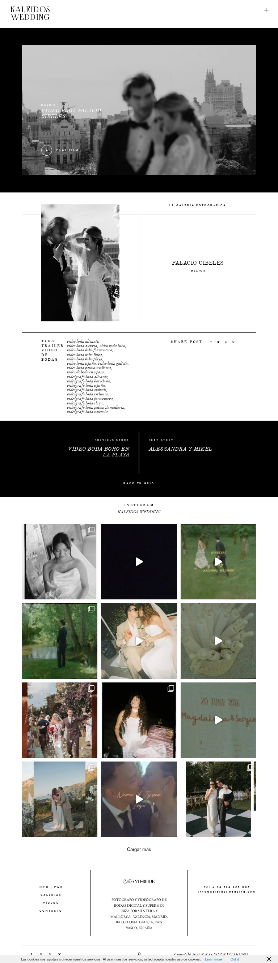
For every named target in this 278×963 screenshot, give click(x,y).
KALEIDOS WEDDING (30, 14)
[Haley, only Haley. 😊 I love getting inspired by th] (139, 720)
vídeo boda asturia (82, 345)
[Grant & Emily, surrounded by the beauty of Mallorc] (139, 640)
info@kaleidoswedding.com (227, 891)
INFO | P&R (51, 887)
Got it (235, 959)
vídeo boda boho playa (84, 359)
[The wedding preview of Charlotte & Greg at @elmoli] (59, 720)
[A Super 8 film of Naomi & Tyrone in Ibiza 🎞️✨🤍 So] (139, 799)
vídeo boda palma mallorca (89, 367)
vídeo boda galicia (113, 363)
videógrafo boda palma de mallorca (96, 407)
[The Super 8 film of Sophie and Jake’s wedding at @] (218, 640)
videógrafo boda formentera (90, 398)
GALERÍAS (51, 895)
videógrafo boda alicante (87, 376)
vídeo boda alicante (82, 341)
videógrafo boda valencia (87, 411)
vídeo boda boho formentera (89, 350)
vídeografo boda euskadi (86, 389)
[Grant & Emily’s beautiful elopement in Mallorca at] (59, 799)
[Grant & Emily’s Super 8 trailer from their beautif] (139, 561)
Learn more (213, 959)
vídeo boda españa (81, 363)
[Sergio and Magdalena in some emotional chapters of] (218, 561)
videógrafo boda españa (86, 385)
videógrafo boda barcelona (88, 381)
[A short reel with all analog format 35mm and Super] (218, 720)
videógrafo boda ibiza (85, 403)
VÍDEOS (51, 903)
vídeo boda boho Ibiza (84, 354)
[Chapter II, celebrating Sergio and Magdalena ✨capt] (218, 799)
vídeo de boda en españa (86, 372)
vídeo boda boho (112, 345)
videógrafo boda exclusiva (88, 394)
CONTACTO (50, 911)
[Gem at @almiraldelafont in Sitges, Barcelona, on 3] (59, 561)
